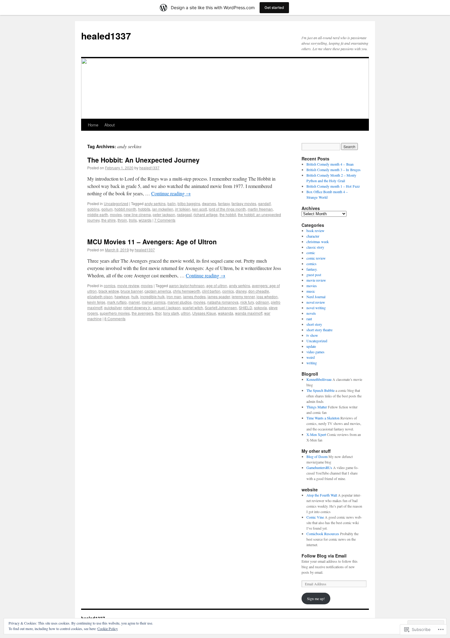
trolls (133, 220)
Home (93, 125)
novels (311, 313)
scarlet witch (192, 307)
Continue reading (171, 193)
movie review (128, 285)
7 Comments (164, 220)
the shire (108, 220)
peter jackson (164, 214)
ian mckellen (162, 209)
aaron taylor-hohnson (186, 285)
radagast (184, 214)
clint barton (211, 291)
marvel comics (154, 302)
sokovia (260, 307)
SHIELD (245, 307)
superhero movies (115, 313)
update (311, 346)
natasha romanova (222, 302)
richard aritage (205, 214)
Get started (274, 7)
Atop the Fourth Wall (321, 495)
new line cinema (137, 214)
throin (122, 220)
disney (241, 291)
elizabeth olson (100, 296)
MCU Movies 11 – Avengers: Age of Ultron (152, 241)
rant (309, 318)
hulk (134, 296)
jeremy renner (243, 296)
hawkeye (121, 296)
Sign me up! (316, 598)
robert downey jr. (137, 307)
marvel (134, 302)
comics (109, 285)
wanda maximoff (248, 313)
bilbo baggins (189, 203)
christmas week (317, 241)
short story (314, 324)
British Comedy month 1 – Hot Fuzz (333, 186)
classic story (315, 247)
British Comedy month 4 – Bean (330, 164)
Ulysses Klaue (204, 313)
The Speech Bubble (320, 390)
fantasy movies (243, 203)
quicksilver (113, 307)
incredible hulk (152, 296)
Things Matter (316, 406)
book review (315, 230)
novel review (315, 302)
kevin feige (96, 302)
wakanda (225, 313)
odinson (262, 302)
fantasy (224, 203)
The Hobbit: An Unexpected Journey (143, 159)
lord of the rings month (227, 209)
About (109, 125)
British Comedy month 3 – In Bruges (333, 169)
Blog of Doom (317, 456)
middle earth (97, 214)
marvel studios (179, 302)
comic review (316, 258)
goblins (93, 209)
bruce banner (132, 291)
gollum (107, 209)
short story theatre (319, 329)
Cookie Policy (107, 628)
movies (116, 214)
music (310, 291)
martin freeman (260, 209)
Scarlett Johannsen (221, 307)
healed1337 (106, 35)
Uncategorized (116, 203)
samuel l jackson (167, 307)
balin (171, 203)
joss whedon (267, 296)
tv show (312, 335)
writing (311, 362)
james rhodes (194, 296)
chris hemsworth (186, 291)
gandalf (264, 203)
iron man (174, 296)
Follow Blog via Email (324, 556)
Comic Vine (315, 517)
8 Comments (115, 318)
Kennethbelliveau (319, 379)
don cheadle (258, 291)
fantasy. (311, 269)
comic (310, 252)
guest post (313, 274)
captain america (157, 291)
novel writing (316, 307)
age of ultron (216, 285)
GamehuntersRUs (319, 467)
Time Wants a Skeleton (322, 417)
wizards (145, 220)
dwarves (209, 203)
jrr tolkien (182, 209)
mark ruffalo (117, 302)
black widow (109, 291)
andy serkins (155, 203)
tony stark (171, 313)
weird (310, 357)
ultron (185, 313)
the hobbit (227, 214)
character (312, 236)
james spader (219, 296)
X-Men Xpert (316, 434)
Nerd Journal (315, 296)
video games (315, 351)
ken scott (199, 209)
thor (158, 313)
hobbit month (125, 209)
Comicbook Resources (322, 533)
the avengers (142, 313)
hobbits (144, 209)
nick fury (247, 302)
